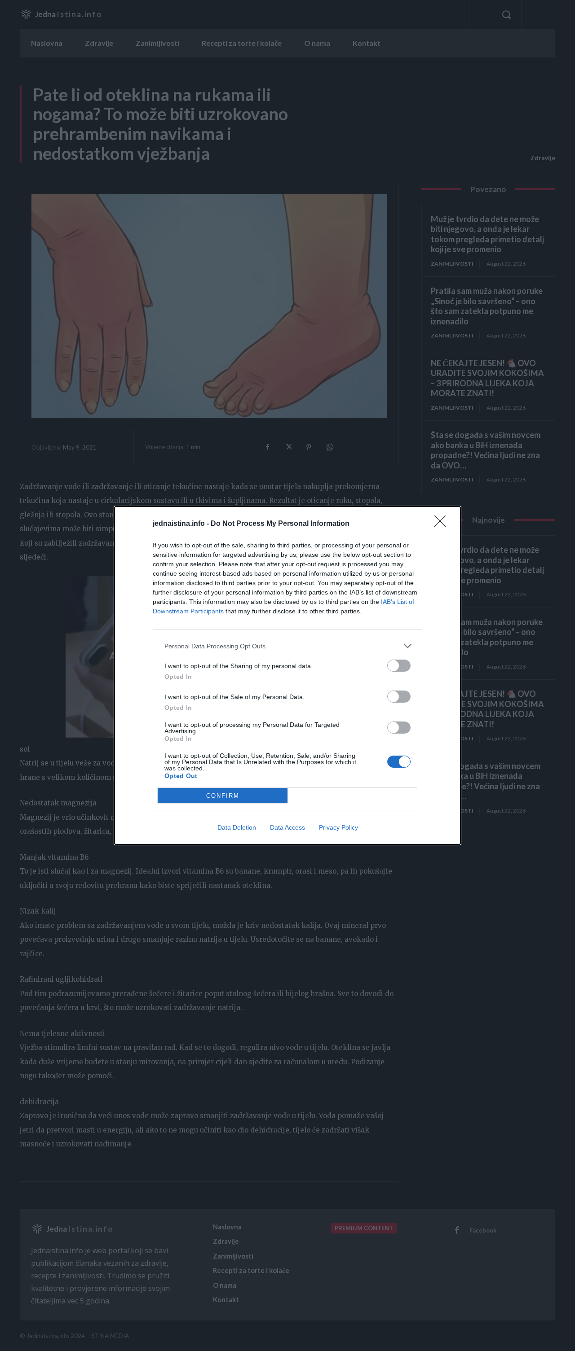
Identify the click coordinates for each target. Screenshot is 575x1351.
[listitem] (287, 646)
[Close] (442, 524)
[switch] (399, 666)
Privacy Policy (338, 827)
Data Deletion (236, 827)
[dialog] (287, 675)
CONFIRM (222, 795)
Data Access (287, 827)
